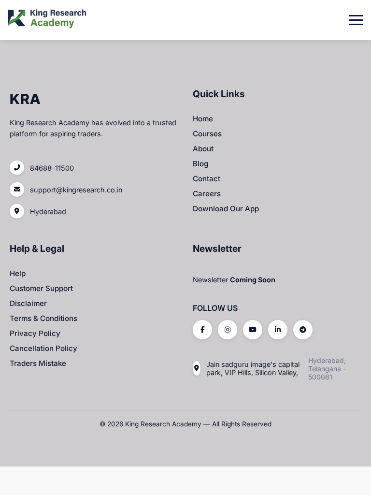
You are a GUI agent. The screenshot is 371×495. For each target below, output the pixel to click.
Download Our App (226, 208)
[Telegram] (303, 329)
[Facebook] (202, 329)
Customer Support (41, 288)
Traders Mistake (38, 363)
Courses (207, 133)
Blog (200, 163)
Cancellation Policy (43, 348)
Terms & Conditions (43, 318)
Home (203, 118)
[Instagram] (227, 329)
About (203, 148)
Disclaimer (28, 303)
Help (18, 273)
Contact (206, 178)
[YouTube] (252, 329)
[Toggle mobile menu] (356, 20)
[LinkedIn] (277, 329)
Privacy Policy (35, 333)
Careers (207, 193)
